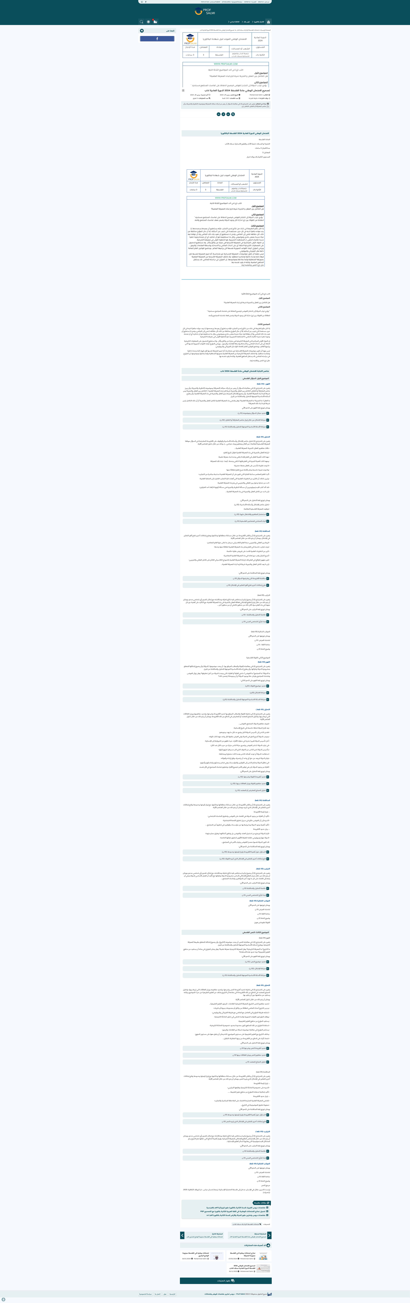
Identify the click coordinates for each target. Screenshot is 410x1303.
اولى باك (247, 22)
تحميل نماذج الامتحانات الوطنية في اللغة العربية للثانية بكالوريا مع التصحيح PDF (232, 1211)
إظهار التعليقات (223, 1280)
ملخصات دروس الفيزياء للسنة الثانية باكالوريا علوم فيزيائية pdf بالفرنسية (235, 1208)
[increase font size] (218, 114)
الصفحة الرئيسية (266, 30)
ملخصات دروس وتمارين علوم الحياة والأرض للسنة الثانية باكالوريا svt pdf (236, 1215)
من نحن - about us (263, 2)
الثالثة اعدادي (234, 22)
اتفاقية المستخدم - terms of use (210, 2)
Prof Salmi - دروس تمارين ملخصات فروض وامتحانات (225, 1294)
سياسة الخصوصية (145, 1294)
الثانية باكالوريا (259, 22)
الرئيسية (172, 1294)
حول (165, 1294)
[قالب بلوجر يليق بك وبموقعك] (269, 1294)
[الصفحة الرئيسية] (268, 22)
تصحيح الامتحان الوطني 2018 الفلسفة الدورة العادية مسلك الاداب (242, 1267)
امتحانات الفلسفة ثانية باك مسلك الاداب (247, 30)
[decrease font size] (228, 114)
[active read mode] (233, 114)
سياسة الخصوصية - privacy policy (232, 2)
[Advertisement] (157, 62)
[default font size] (223, 114)
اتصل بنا (157, 1294)
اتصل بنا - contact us (250, 2)
